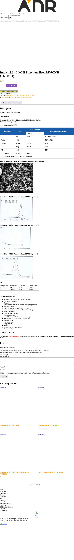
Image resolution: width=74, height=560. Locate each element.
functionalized (26, 97)
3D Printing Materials (6, 507)
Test (1, 498)
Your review (4, 356)
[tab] (6, 103)
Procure (2, 495)
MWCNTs (31, 95)
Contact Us (21, 14)
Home (2, 21)
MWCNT (13, 97)
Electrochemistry (5, 503)
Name (2, 367)
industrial (6, 97)
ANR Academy (4, 17)
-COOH (19, 97)
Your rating (4, 355)
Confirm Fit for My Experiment (9, 91)
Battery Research (5, 505)
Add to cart (11, 85)
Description (6, 103)
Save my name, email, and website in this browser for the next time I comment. (26, 373)
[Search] (10, 18)
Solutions (12, 14)
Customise (3, 496)
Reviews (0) (16, 103)
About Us (3, 491)
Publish (2, 500)
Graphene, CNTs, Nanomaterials (14, 21)
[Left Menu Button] (1, 522)
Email (2, 370)
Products (3, 14)
